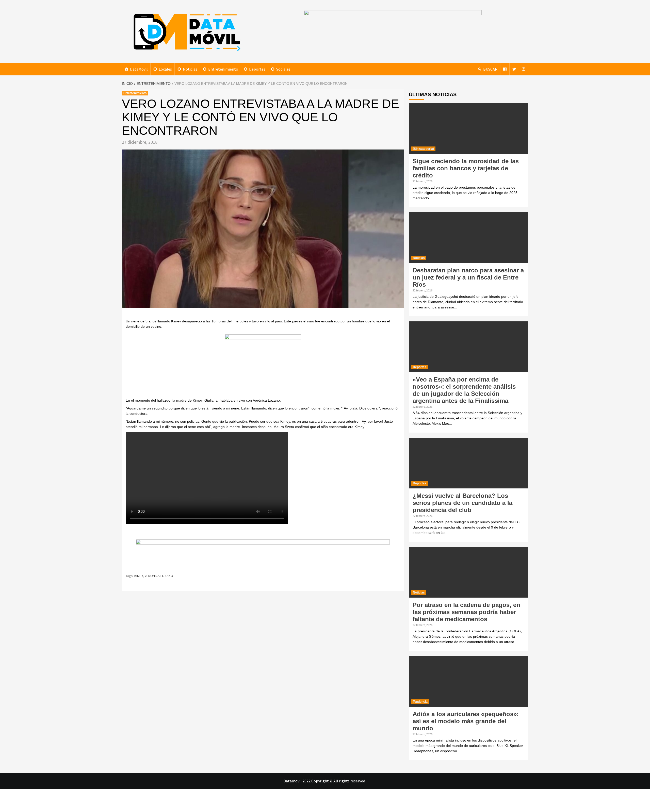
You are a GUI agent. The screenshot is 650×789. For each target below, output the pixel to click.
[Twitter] (514, 69)
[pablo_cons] (263, 365)
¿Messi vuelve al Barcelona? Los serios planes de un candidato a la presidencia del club (462, 502)
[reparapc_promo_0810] (263, 554)
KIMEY (138, 575)
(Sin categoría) (423, 149)
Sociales (283, 69)
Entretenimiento (223, 69)
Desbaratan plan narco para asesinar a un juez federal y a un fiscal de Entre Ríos (468, 277)
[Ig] (523, 69)
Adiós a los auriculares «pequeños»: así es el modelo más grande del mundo (466, 721)
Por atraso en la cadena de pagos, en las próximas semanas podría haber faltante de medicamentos (466, 611)
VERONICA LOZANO (159, 575)
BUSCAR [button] (490, 69)
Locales (165, 69)
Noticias (190, 69)
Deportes (257, 69)
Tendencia (420, 701)
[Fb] (504, 69)
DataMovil (139, 69)
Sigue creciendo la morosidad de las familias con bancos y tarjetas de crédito (466, 168)
